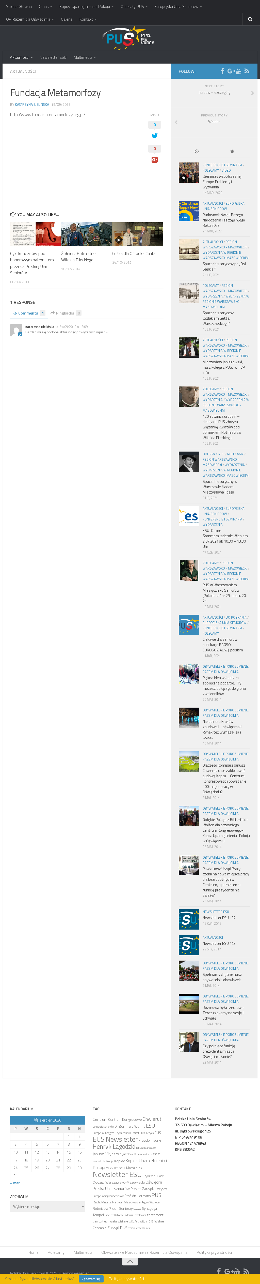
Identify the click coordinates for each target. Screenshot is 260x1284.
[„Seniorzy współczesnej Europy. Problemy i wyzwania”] (189, 172)
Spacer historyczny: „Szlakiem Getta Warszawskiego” (218, 318)
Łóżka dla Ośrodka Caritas (134, 253)
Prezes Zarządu (143, 1188)
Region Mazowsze (126, 1202)
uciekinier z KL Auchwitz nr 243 (136, 1221)
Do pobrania (236, 617)
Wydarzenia (213, 296)
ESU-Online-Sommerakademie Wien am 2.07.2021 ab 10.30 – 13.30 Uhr (225, 538)
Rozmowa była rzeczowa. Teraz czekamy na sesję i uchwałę (223, 1013)
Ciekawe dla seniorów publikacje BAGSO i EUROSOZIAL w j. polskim (223, 644)
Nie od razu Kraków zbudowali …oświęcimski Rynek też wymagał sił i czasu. (222, 729)
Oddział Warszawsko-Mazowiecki (119, 1182)
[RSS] (247, 71)
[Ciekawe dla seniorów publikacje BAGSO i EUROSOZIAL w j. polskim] (189, 625)
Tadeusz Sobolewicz (135, 1215)
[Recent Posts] (196, 151)
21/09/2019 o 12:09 (73, 326)
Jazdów (128, 1154)
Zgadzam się (91, 1278)
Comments (31, 313)
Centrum (100, 1119)
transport (98, 1221)
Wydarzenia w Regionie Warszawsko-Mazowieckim (226, 255)
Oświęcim (153, 1182)
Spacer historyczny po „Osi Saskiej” (224, 266)
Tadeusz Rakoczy (114, 1215)
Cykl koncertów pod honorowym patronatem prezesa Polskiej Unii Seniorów (32, 263)
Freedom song (150, 1140)
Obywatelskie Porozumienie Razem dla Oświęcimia (226, 669)
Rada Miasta (102, 1202)
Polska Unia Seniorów (111, 1188)
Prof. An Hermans (137, 1195)
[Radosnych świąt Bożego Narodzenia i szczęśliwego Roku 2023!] (189, 211)
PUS (156, 1195)
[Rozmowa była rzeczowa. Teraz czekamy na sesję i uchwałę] (189, 1004)
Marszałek (134, 1167)
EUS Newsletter (115, 1139)
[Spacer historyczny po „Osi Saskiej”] (189, 249)
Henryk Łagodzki (114, 1146)
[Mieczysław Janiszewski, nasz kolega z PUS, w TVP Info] (189, 347)
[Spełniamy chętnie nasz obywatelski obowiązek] (189, 971)
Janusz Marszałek (146, 1148)
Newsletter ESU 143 (219, 943)
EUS (158, 1132)
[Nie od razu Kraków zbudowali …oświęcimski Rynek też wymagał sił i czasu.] (189, 718)
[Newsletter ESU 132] (189, 919)
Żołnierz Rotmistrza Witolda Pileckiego (78, 256)
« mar (15, 1183)
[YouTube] (239, 71)
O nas (44, 6)
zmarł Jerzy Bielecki (139, 1228)
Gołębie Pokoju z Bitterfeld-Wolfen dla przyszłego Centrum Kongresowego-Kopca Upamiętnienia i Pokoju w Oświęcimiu (226, 830)
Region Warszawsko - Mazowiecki (225, 244)
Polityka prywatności (214, 1252)
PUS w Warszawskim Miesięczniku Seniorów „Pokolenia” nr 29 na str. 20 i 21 (225, 593)
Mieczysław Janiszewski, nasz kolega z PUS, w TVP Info (224, 367)
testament (155, 1214)
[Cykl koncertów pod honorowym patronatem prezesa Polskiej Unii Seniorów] (35, 234)
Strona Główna (19, 6)
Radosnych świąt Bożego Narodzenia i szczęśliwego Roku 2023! (224, 220)
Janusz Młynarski (107, 1154)
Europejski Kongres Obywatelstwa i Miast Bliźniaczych (123, 1133)
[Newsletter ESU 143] (189, 945)
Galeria (66, 19)
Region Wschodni (150, 1202)
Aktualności (19, 57)
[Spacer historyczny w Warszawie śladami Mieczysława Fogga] (189, 462)
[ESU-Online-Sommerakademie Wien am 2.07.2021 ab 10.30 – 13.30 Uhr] (189, 516)
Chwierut (152, 1119)
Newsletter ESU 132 (219, 918)
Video (226, 170)
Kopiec (119, 1160)
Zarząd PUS (117, 1228)
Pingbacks (68, 313)
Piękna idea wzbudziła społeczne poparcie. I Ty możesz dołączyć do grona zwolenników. (224, 686)
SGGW (137, 1209)
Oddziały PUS (132, 6)
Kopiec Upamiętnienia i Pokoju (84, 6)
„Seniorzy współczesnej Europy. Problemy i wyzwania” (222, 181)
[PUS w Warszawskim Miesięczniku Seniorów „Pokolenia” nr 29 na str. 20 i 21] (189, 570)
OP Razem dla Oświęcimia (28, 19)
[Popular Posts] (232, 151)
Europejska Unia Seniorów (176, 6)
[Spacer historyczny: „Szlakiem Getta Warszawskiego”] (189, 293)
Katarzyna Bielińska (32, 104)
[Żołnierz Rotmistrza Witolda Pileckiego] (86, 234)
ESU (150, 1126)
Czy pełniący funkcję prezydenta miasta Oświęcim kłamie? (219, 1051)
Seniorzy (126, 1208)
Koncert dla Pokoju (103, 1161)
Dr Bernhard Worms (130, 1126)
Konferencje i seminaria (222, 165)
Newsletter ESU (53, 57)
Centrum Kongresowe (125, 1119)
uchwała (110, 1221)
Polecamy (211, 170)
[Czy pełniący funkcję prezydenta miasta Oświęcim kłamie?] (189, 1042)
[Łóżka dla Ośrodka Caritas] (137, 234)
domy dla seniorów (103, 1127)
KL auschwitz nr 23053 (147, 1154)
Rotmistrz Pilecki (105, 1208)
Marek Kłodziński (115, 1168)
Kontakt (86, 19)
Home (33, 1252)
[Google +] (231, 71)
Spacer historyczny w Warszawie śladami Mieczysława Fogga (220, 487)
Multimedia (83, 57)
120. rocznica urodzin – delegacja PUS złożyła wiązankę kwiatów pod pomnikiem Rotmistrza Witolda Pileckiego (222, 427)
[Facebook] (222, 71)
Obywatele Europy (153, 1176)
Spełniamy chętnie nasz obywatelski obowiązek (222, 977)
